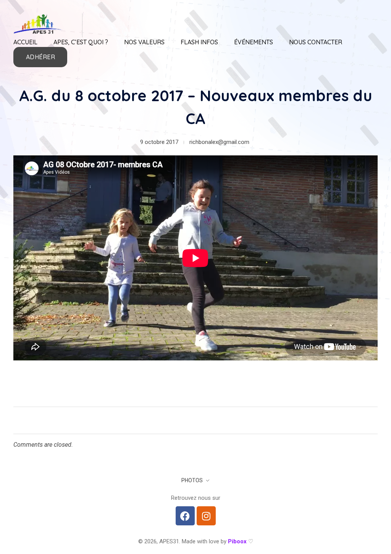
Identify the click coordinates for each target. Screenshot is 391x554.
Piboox (237, 541)
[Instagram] (206, 515)
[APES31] (38, 24)
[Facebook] (185, 515)
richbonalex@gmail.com (219, 142)
